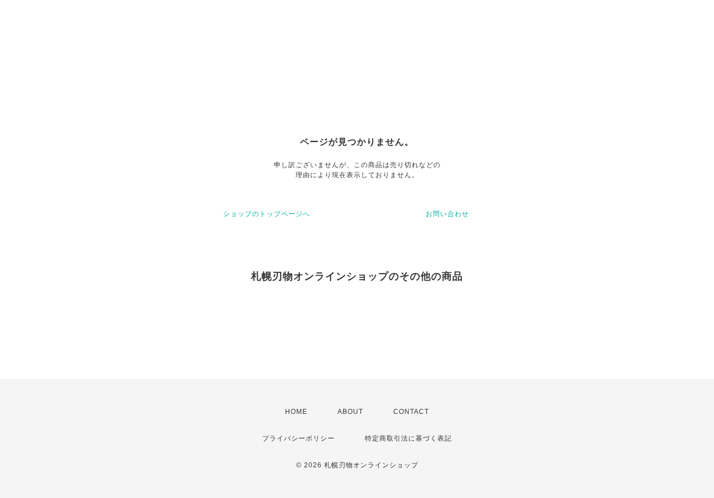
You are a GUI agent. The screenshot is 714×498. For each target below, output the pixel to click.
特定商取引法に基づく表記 (408, 438)
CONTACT (411, 412)
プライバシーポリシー (298, 438)
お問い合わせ (447, 214)
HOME (296, 412)
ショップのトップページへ (266, 214)
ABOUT (350, 412)
